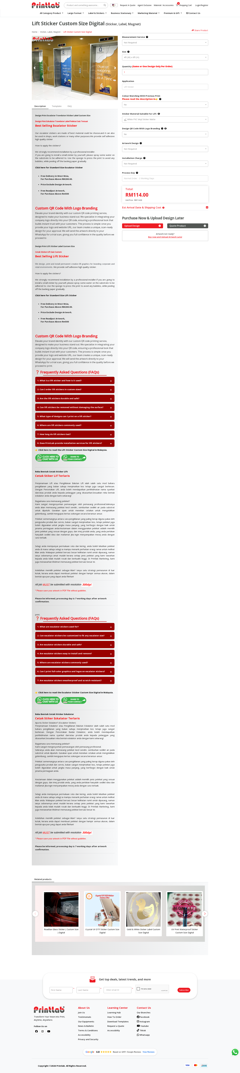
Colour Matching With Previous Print (141, 97)
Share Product (201, 30)
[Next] (115, 68)
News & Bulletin (86, 1026)
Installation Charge (132, 158)
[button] (162, 207)
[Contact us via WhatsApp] (235, 1052)
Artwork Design (130, 143)
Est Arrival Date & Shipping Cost (141, 207)
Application (128, 81)
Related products (43, 879)
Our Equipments (86, 1021)
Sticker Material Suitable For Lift (139, 113)
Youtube (144, 1026)
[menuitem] (51, 13)
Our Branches (143, 1012)
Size (124, 51)
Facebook (144, 1017)
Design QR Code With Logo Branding (141, 128)
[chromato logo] (54, 1009)
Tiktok (142, 1030)
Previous (35, 914)
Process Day (128, 172)
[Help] (146, 37)
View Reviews (148, 1052)
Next (205, 914)
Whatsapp (144, 1034)
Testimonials (84, 1017)
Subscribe (184, 990)
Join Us (81, 1012)
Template (57, 106)
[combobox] (114, 5)
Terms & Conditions (88, 1030)
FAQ (70, 106)
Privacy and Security (88, 1039)
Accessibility (84, 1034)
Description (40, 106)
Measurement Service (133, 37)
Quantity (147, 66)
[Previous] (34, 68)
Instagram (144, 1021)
